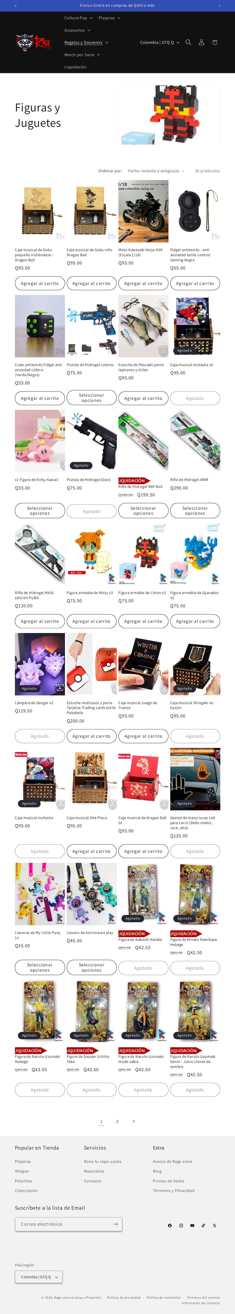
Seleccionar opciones (91, 397)
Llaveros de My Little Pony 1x (38, 935)
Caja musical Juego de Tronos (137, 705)
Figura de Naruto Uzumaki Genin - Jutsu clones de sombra (193, 1061)
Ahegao (22, 1171)
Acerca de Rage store (173, 1161)
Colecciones (26, 1190)
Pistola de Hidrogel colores (90, 364)
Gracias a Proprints (86, 1297)
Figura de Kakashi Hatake (140, 939)
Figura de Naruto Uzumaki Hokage (37, 1059)
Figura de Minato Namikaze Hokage (193, 942)
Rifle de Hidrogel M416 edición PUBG (34, 595)
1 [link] (101, 1121)
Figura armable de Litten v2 (142, 592)
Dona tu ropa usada (102, 1161)
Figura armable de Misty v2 (90, 592)
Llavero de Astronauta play (90, 932)
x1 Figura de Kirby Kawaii (37, 479)
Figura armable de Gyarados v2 (194, 595)
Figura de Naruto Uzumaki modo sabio (141, 1059)
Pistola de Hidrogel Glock (89, 479)
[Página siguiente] (133, 1121)
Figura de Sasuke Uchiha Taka (88, 1059)
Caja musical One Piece (87, 817)
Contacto (92, 1180)
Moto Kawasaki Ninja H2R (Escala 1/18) (140, 252)
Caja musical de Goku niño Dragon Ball (90, 252)
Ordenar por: (110, 170)
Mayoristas (94, 1171)
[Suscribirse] (115, 1224)
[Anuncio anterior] (16, 5)
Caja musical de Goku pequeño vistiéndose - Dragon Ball (34, 254)
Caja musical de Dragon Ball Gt (142, 820)
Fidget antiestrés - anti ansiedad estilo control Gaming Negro (190, 254)
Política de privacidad (124, 1297)
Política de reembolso (164, 1297)
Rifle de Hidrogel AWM (189, 479)
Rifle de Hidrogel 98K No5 (140, 486)
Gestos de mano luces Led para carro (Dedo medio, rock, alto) (192, 822)
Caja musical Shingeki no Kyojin (192, 705)
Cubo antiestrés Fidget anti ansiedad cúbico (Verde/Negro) (38, 369)
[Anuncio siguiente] (220, 5)
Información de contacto (201, 1303)
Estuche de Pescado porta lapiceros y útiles (141, 367)
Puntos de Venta (168, 1180)
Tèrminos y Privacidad (173, 1190)
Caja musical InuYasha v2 (191, 364)
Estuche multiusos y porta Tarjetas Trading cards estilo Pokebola (91, 707)
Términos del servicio (203, 1297)
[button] (78, 17)
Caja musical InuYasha (34, 817)
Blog (157, 1171)
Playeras (23, 1161)
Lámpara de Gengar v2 (34, 702)
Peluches (23, 1180)
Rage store (62, 1297)
